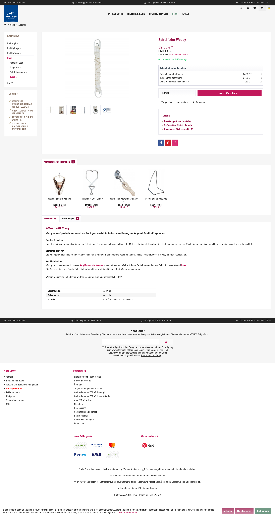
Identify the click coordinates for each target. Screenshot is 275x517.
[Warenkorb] (262, 8)
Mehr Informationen (127, 512)
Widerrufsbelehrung (15, 400)
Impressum (79, 423)
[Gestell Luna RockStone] (156, 182)
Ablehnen (227, 511)
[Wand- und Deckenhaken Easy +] (124, 182)
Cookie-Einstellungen (84, 419)
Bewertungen (70, 218)
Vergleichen (166, 102)
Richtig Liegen (14, 48)
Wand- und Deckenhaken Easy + (174, 81)
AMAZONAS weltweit (83, 400)
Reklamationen (13, 392)
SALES (10, 83)
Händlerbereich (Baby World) (87, 376)
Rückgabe (10, 396)
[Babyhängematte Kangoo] (59, 182)
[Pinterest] (168, 143)
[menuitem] (262, 8)
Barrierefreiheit (81, 415)
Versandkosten (130, 469)
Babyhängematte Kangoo (171, 74)
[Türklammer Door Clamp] (91, 182)
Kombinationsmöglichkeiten (59, 161)
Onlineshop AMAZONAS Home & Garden (92, 396)
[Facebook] (161, 143)
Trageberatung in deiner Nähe (88, 388)
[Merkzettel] (255, 8)
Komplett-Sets (16, 62)
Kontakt (9, 376)
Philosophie (12, 43)
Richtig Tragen (14, 53)
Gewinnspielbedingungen (85, 412)
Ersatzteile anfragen (15, 380)
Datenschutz (80, 408)
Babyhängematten (18, 72)
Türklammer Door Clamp (171, 78)
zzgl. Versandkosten (178, 54)
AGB (8, 404)
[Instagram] (175, 143)
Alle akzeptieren (244, 511)
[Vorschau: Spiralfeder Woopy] (50, 110)
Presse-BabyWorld (82, 380)
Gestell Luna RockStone (156, 198)
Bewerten (200, 102)
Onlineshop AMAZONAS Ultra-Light (90, 392)
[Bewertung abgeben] (210, 43)
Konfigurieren (263, 511)
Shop (9, 58)
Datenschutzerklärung (151, 355)
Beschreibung (50, 218)
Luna (183, 265)
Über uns (78, 384)
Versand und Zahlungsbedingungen (22, 384)
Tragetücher (15, 67)
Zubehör (13, 77)
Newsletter (79, 404)
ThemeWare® (154, 495)
